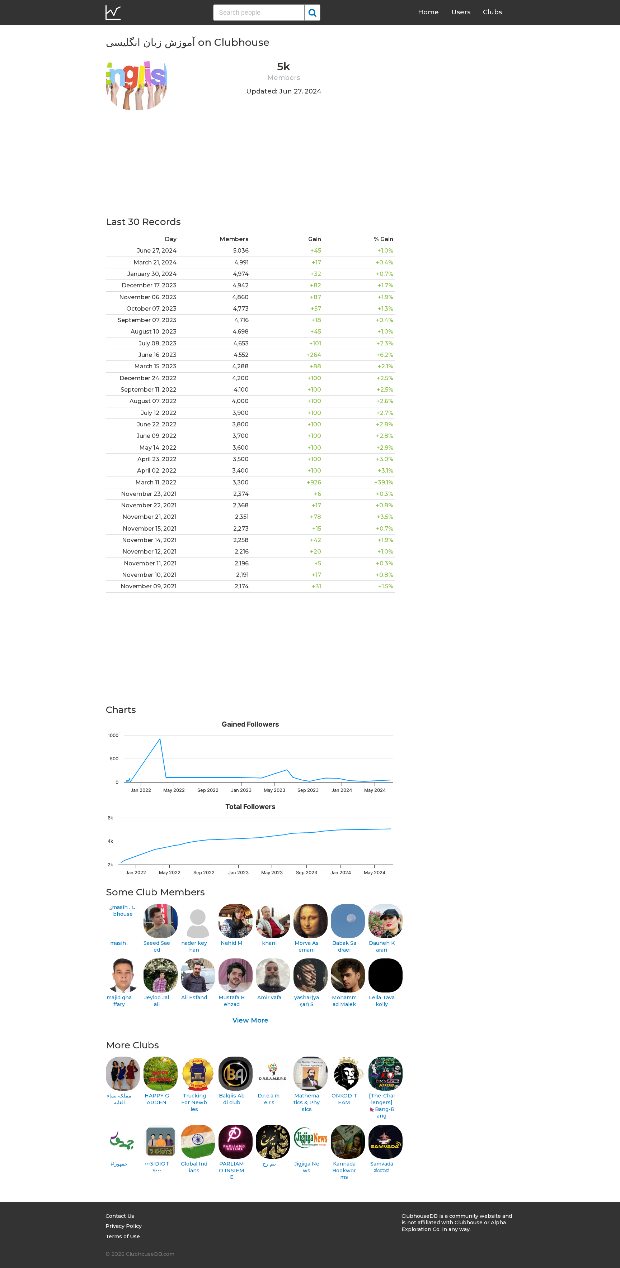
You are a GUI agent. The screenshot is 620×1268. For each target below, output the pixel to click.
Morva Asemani (307, 946)
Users (460, 12)
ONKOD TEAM (344, 1099)
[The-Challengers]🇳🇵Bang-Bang (382, 1105)
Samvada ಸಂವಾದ (381, 1167)
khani (269, 943)
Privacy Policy (123, 1226)
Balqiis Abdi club (232, 1099)
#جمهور (119, 1164)
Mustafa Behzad (232, 1001)
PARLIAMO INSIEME (231, 1170)
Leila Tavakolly (382, 1001)
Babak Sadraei (344, 946)
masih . (119, 943)
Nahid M (232, 943)
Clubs (492, 12)
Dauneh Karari (382, 946)
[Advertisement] (250, 165)
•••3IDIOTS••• (157, 1167)
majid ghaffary (119, 1001)
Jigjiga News (306, 1167)
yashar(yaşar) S (306, 1001)
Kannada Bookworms (344, 1170)
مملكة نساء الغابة (119, 1099)
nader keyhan (194, 946)
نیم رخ (269, 1164)
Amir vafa (269, 997)
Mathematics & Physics (306, 1102)
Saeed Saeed (157, 946)
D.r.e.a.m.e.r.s (269, 1099)
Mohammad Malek (344, 1001)
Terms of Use (122, 1236)
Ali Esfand (194, 997)
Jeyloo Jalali (156, 1001)
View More (250, 1020)
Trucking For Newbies (194, 1102)
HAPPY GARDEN (157, 1099)
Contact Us (119, 1216)
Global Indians (194, 1167)
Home (428, 12)
